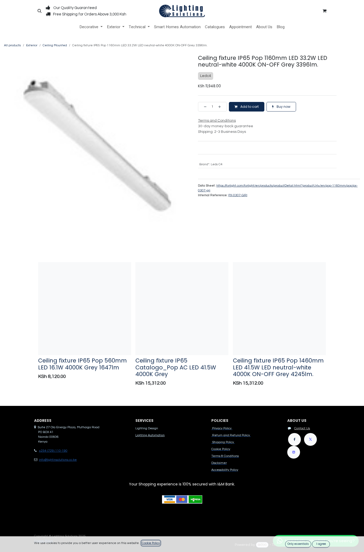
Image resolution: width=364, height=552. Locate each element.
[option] (182, 325)
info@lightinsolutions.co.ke (58, 460)
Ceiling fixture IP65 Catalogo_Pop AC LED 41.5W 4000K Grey (175, 367)
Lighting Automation (150, 435)
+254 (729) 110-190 (53, 450)
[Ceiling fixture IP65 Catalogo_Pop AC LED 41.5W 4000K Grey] (181, 308)
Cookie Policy (151, 543)
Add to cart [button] (249, 106)
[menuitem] (91, 27)
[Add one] (221, 106)
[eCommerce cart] (324, 11)
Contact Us (302, 428)
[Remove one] (203, 106)
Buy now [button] (283, 106)
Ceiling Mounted (55, 45)
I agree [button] (321, 544)
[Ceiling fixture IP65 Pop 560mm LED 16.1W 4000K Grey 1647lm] (84, 308)
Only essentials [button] (298, 544)
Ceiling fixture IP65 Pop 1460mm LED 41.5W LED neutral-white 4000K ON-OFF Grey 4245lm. (278, 367)
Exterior (31, 45)
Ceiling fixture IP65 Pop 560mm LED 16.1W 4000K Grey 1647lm (82, 364)
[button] (39, 11)
